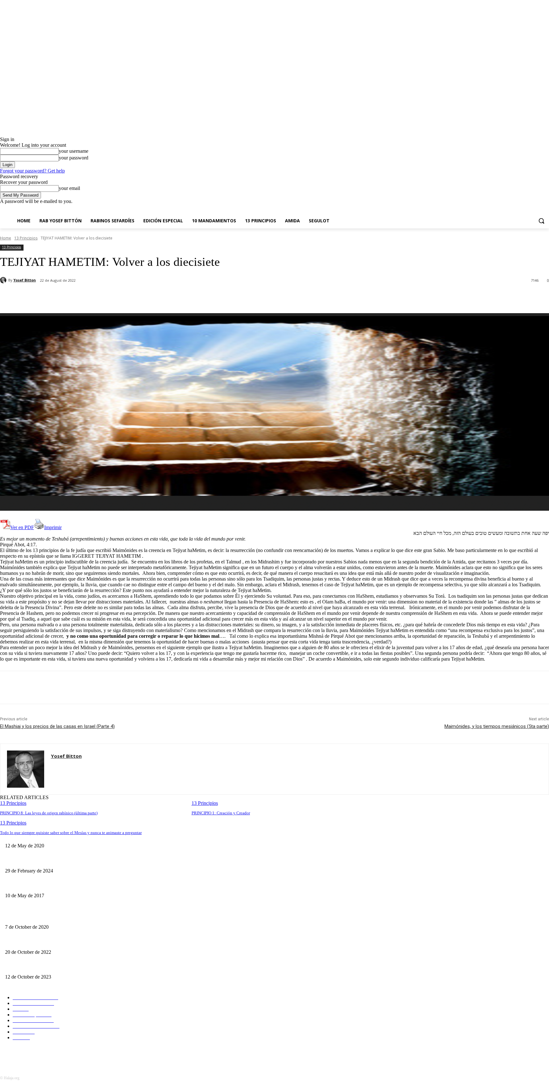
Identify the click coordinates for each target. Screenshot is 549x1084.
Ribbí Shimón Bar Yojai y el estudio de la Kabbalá (233, 835)
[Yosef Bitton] (4, 280)
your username (73, 151)
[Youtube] (545, 208)
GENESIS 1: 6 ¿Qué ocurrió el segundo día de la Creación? (59, 916)
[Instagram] (519, 208)
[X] (528, 208)
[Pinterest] (103, 297)
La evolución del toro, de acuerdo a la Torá (44, 941)
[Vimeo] (536, 208)
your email (69, 188)
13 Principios (25, 238)
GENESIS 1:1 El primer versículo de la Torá (46, 966)
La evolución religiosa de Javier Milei (39, 860)
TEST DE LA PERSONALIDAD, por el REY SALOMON (58, 885)
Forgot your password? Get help (32, 170)
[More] (150, 297)
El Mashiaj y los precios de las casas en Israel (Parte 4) (57, 726)
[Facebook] (510, 208)
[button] (541, 220)
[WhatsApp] (126, 297)
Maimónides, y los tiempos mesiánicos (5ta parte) (496, 726)
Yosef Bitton (24, 280)
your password (73, 157)
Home (5, 238)
